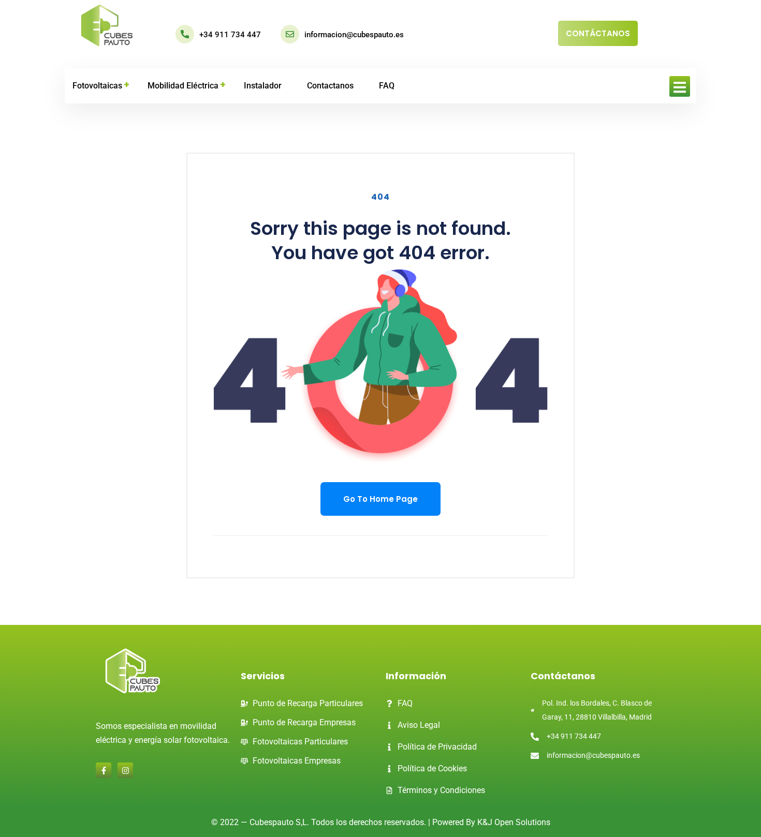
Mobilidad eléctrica (183, 86)
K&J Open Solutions (513, 822)
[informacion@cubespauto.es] (290, 34)
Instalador (263, 86)
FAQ (386, 86)
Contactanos (330, 86)
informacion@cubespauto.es (354, 34)
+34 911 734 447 (230, 34)
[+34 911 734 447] (184, 34)
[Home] (107, 26)
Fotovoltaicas (97, 86)
